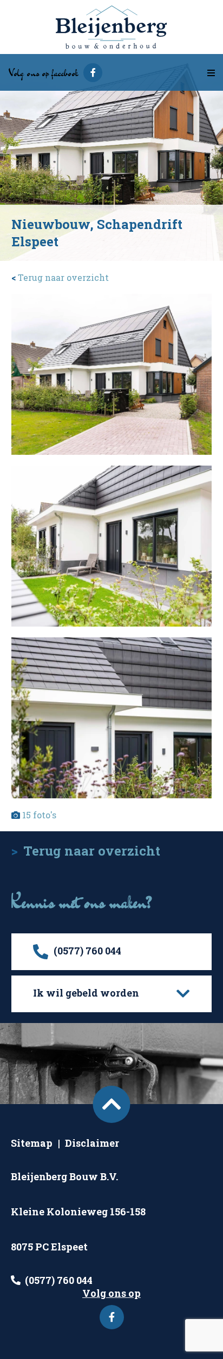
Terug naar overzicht (60, 277)
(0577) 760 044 (59, 1280)
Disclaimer (92, 1142)
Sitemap (32, 1142)
